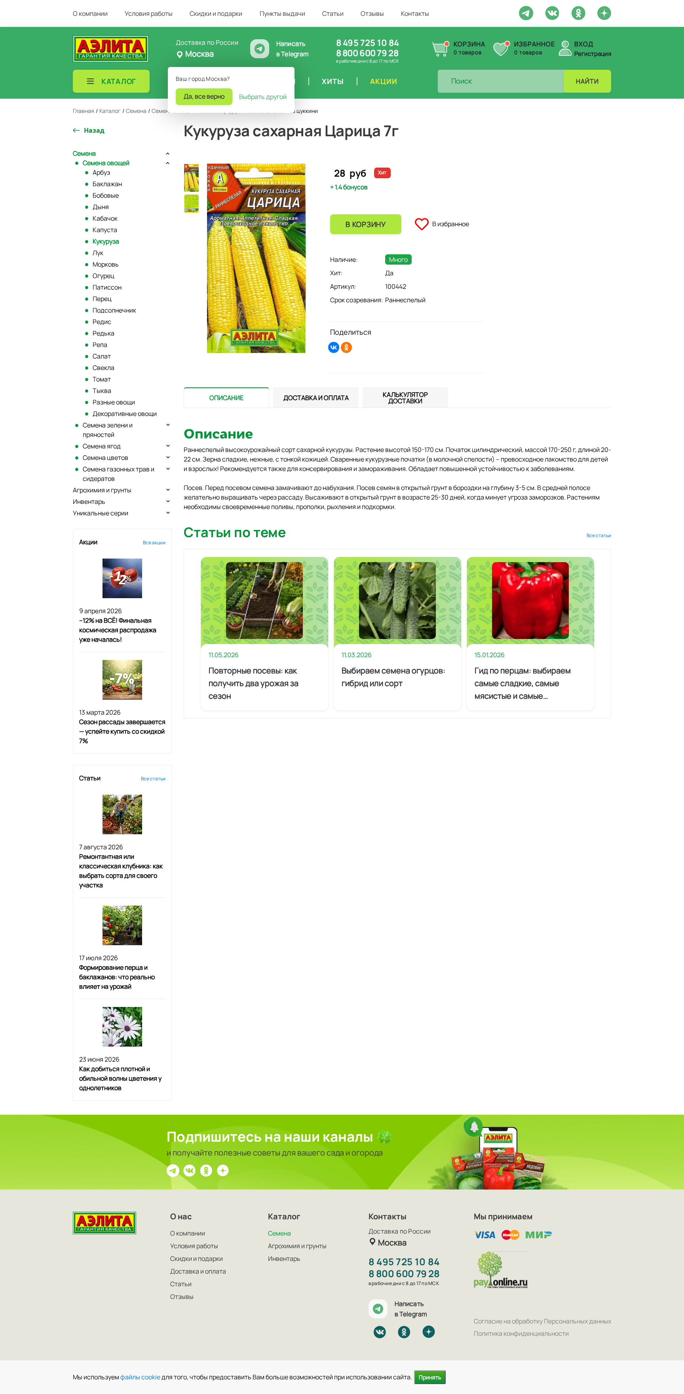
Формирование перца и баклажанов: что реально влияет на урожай (117, 977)
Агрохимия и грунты (102, 490)
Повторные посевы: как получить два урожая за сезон (253, 683)
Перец (102, 298)
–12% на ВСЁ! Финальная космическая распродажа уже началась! (117, 630)
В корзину (366, 224)
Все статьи (153, 778)
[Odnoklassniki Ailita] (578, 12)
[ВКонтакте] (333, 347)
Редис (102, 321)
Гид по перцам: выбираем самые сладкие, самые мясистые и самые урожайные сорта (523, 683)
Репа (100, 344)
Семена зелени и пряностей (108, 430)
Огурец (103, 275)
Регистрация (592, 54)
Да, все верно (204, 96)
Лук (98, 252)
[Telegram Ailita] (526, 12)
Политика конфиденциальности (521, 1333)
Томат (102, 379)
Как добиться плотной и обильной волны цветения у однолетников (120, 1078)
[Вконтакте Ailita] (189, 1169)
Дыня (101, 206)
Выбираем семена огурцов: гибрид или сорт (393, 676)
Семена (84, 153)
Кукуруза (106, 241)
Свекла (103, 367)
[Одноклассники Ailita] (206, 1169)
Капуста (105, 229)
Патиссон (107, 287)
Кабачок (105, 218)
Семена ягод (102, 446)
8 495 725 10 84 (367, 43)
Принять (430, 1377)
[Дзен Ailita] (223, 1169)
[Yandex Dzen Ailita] (604, 12)
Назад (94, 130)
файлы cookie (140, 1377)
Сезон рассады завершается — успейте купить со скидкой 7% (122, 731)
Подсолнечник (114, 310)
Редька (103, 333)
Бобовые (106, 195)
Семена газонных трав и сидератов (118, 474)
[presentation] (226, 397)
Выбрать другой (263, 97)
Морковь (106, 264)
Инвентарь (89, 501)
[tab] (226, 397)
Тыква (102, 390)
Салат (102, 356)
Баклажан (107, 183)
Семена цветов (105, 457)
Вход (583, 44)
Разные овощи (114, 402)
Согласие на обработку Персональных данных (542, 1321)
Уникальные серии (100, 513)
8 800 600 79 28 (367, 53)
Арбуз (101, 172)
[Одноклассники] (346, 347)
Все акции (154, 542)
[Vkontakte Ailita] (552, 12)
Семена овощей (106, 162)
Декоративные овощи (125, 413)
